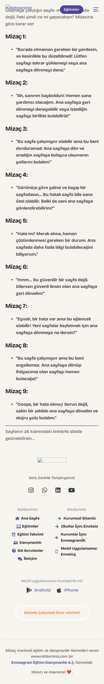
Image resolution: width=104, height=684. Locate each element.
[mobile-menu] (94, 10)
